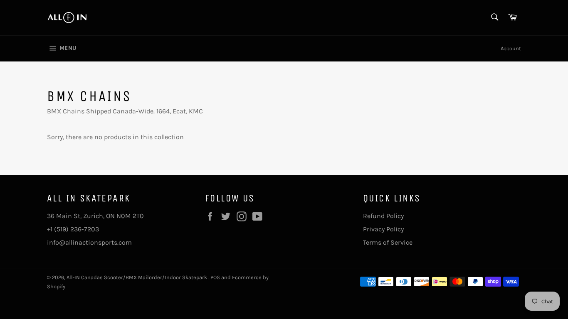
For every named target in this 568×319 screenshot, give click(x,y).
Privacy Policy (383, 229)
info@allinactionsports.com (89, 242)
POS (215, 277)
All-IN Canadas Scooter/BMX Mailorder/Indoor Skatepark (137, 277)
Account (511, 48)
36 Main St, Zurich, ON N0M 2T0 (95, 216)
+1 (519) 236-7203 (73, 229)
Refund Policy (383, 216)
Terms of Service (387, 242)
